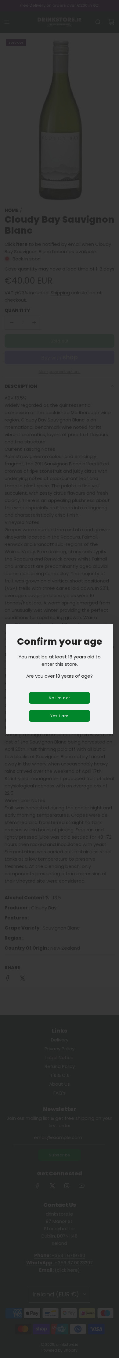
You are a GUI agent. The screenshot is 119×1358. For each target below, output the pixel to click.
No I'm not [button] (59, 697)
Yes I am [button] (59, 715)
